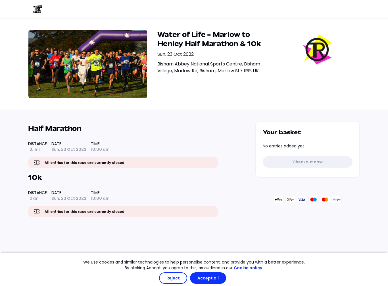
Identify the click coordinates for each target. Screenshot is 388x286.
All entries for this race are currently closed (84, 162)
